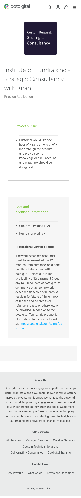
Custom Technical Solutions (40, 446)
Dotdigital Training (59, 452)
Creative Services (64, 440)
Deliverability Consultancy (27, 452)
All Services (13, 440)
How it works (14, 473)
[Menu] (74, 7)
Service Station (42, 488)
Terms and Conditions (61, 473)
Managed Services (37, 440)
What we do (35, 473)
